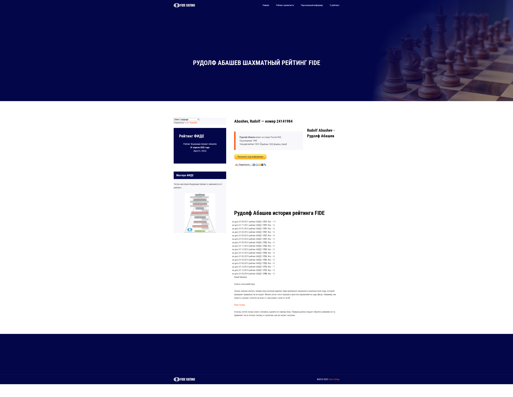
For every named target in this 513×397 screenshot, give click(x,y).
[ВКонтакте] (253, 164)
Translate (193, 122)
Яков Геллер (239, 305)
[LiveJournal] (265, 164)
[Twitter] (256, 164)
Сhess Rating (334, 379)
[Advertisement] (286, 187)
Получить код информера (250, 157)
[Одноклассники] (259, 164)
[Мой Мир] (262, 164)
